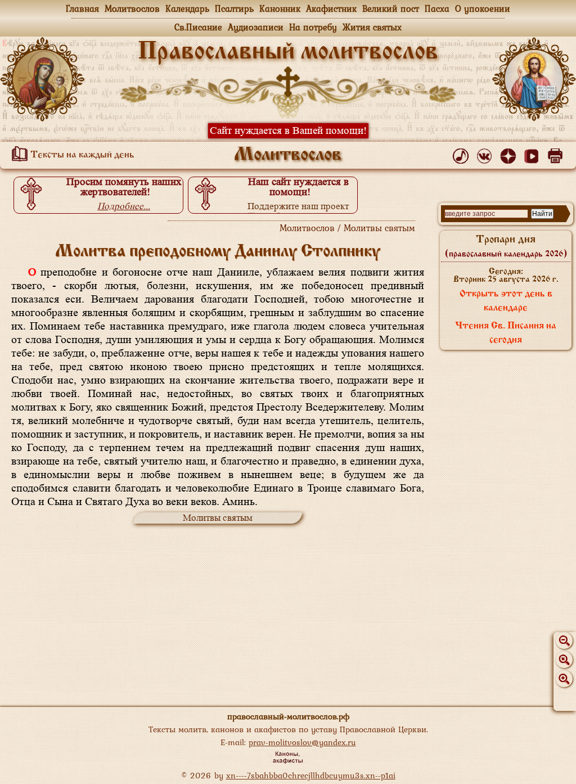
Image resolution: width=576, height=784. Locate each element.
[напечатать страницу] (557, 153)
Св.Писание (198, 27)
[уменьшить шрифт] (564, 640)
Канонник (279, 8)
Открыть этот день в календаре (506, 301)
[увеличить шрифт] (564, 678)
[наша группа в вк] (486, 153)
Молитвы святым (218, 517)
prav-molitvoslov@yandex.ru (302, 742)
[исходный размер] (564, 659)
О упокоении (482, 8)
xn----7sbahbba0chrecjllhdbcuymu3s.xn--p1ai (310, 775)
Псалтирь (234, 8)
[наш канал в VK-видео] (533, 153)
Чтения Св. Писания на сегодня (505, 333)
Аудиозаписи (256, 27)
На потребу (313, 27)
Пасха (437, 8)
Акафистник (331, 8)
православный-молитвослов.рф (288, 716)
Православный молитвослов (288, 52)
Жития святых (372, 27)
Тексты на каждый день (81, 155)
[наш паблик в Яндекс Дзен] (510, 153)
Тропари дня (506, 246)
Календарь (187, 8)
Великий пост (390, 8)
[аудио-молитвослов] (462, 153)
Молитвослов (132, 8)
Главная (82, 8)
